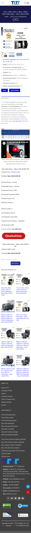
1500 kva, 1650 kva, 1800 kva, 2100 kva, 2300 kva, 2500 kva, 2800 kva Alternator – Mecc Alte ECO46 (22, 372)
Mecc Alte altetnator (7, 423)
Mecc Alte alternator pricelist (10, 448)
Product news (5, 456)
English (25, 2)
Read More (14, 263)
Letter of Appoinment (8, 399)
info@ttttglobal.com (13, 491)
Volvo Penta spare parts (9, 420)
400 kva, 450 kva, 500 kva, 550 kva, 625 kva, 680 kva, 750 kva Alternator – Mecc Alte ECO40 (7, 318)
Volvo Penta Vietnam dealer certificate (13, 439)
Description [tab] (5, 98)
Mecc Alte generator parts (9, 426)
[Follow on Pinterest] (15, 498)
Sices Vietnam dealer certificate (11, 445)
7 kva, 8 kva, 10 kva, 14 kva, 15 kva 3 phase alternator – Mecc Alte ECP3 (22, 290)
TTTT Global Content (22, 525)
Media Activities (6, 402)
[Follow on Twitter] (11, 498)
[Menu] (2, 3)
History (3, 393)
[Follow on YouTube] (22, 498)
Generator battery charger (9, 432)
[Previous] (3, 38)
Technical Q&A (6, 453)
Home (6, 16)
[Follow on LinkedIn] (19, 498)
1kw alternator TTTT (18, 121)
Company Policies (7, 396)
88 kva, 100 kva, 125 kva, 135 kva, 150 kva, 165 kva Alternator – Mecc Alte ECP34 (7, 372)
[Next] (27, 38)
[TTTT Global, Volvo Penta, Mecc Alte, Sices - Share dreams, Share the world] (15, 3)
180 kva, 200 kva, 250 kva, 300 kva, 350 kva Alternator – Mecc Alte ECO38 (7, 344)
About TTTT (5, 388)
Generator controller (7, 429)
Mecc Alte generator (13, 172)
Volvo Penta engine (7, 417)
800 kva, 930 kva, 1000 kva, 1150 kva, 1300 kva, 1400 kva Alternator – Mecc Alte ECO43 (22, 345)
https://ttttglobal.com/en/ (17, 479)
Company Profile (6, 390)
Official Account (11, 494)
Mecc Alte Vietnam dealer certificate (12, 442)
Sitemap (8, 525)
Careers (3, 405)
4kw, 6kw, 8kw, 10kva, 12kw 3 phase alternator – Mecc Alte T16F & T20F (7, 291)
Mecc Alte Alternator (18, 16)
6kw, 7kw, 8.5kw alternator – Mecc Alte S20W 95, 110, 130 (22, 317)
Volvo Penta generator (8, 415)
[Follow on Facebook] (8, 498)
